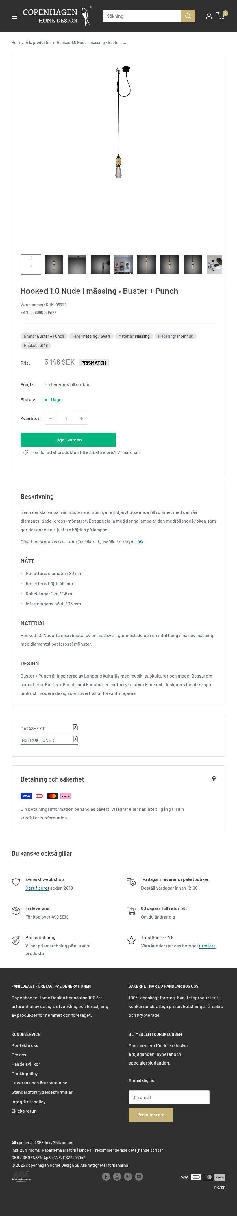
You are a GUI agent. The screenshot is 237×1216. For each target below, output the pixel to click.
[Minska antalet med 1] (51, 418)
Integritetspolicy (29, 1101)
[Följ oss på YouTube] (139, 1177)
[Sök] (188, 16)
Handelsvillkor (26, 1064)
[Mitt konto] (209, 16)
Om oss (19, 1054)
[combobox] (142, 16)
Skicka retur (24, 1110)
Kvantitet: (31, 418)
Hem (16, 42)
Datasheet (33, 728)
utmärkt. (207, 945)
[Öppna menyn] (14, 16)
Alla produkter (38, 42)
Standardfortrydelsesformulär (42, 1092)
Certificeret (37, 887)
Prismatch (93, 363)
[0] (220, 15)
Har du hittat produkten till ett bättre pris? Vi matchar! (86, 452)
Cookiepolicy (25, 1073)
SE (223, 1187)
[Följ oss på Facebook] (106, 1177)
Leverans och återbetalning (40, 1082)
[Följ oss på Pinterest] (128, 1177)
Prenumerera (150, 1114)
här (141, 541)
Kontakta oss (25, 1045)
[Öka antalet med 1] (81, 418)
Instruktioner (37, 740)
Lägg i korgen (68, 439)
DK (216, 1187)
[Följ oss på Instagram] (117, 1177)
